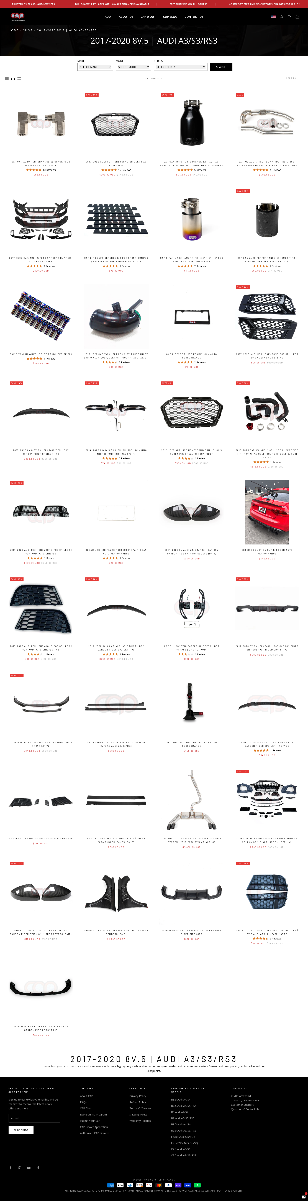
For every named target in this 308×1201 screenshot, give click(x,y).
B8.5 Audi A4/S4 (181, 1099)
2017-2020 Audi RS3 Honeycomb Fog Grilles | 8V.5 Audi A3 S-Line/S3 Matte (267, 932)
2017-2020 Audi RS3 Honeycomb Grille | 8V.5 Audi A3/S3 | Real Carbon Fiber (191, 452)
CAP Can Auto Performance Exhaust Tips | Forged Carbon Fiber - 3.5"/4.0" (267, 260)
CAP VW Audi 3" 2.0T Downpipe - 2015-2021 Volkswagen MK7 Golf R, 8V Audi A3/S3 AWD (267, 163)
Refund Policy (137, 1102)
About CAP (86, 1096)
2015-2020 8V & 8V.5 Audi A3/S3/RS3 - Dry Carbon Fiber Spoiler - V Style (267, 744)
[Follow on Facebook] (10, 1168)
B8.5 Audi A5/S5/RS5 (183, 1105)
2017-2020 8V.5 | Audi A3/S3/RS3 (67, 30)
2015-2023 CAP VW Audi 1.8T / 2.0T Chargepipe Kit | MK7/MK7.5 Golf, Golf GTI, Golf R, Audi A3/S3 (267, 454)
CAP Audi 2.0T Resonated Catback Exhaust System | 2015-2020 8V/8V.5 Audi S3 (192, 840)
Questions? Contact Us (245, 1109)
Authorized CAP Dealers (94, 1133)
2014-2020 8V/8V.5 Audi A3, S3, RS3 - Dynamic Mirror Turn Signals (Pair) (116, 452)
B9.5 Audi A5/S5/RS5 (183, 1130)
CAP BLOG (170, 17)
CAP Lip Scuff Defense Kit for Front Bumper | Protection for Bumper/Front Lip (116, 260)
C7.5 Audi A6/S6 (180, 1149)
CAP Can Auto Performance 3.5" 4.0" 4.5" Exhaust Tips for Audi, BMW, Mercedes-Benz (191, 163)
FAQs (83, 1102)
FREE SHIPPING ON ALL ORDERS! (81, 4)
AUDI (108, 17)
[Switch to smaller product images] (13, 78)
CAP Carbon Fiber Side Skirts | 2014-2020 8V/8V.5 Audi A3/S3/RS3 (116, 744)
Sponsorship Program (93, 1114)
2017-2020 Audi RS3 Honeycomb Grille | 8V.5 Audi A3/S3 (116, 163)
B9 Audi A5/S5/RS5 (182, 1118)
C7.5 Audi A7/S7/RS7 (183, 1155)
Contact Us (193, 17)
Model (120, 61)
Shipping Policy (138, 1114)
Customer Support (242, 1104)
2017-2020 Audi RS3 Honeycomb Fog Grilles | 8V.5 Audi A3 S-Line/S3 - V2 (41, 648)
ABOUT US (126, 17)
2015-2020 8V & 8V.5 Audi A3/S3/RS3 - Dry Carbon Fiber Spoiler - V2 (116, 648)
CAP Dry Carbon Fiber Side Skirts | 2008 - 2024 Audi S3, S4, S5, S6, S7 (116, 840)
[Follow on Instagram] (19, 1168)
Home (14, 30)
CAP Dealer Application (94, 1127)
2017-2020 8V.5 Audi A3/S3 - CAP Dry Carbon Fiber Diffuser (192, 932)
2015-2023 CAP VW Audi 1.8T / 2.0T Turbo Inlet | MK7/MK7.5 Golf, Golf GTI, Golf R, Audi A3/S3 (116, 356)
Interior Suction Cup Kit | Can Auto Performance (191, 744)
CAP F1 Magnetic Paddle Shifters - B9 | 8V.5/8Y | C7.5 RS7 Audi (191, 648)
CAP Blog (85, 1108)
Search (221, 67)
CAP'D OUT (148, 17)
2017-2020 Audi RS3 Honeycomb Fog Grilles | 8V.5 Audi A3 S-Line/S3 (41, 552)
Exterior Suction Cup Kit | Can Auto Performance (267, 552)
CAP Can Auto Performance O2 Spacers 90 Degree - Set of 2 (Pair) (41, 163)
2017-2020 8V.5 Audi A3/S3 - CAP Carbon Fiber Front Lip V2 (40, 744)
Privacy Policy (137, 1096)
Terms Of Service (140, 1108)
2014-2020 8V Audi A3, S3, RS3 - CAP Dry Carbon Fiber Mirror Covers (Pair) (192, 552)
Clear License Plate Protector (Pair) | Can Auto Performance (116, 552)
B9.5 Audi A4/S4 (181, 1124)
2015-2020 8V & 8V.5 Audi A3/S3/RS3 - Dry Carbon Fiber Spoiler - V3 (41, 452)
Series (158, 61)
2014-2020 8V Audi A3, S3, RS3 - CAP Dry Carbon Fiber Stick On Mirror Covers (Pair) (41, 932)
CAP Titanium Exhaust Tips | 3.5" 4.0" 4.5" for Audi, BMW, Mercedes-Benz (191, 260)
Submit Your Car (90, 1120)
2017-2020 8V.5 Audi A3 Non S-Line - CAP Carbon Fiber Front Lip (41, 1028)
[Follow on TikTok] (38, 1168)
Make (81, 61)
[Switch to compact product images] (19, 78)
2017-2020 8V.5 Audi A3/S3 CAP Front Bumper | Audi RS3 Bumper (41, 260)
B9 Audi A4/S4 (179, 1112)
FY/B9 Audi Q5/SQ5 (183, 1136)
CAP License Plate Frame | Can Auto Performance (191, 356)
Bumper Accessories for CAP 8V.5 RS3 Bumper (41, 838)
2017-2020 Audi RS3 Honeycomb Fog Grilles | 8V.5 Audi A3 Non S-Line (267, 356)
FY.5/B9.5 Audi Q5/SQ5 (185, 1143)
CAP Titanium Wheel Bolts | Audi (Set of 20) (41, 354)
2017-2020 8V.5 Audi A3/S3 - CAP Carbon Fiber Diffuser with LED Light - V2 (267, 648)
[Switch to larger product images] (7, 78)
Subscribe (21, 1130)
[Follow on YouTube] (29, 1168)
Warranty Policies (140, 1120)
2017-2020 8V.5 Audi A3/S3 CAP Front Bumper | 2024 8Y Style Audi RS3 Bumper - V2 (267, 840)
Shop (28, 30)
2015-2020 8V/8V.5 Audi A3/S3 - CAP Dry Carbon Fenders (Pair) (116, 932)
